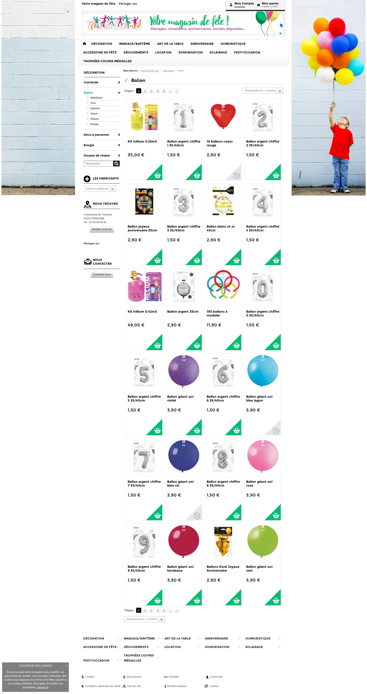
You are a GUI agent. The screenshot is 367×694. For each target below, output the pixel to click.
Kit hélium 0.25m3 (142, 141)
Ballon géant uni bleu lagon (259, 398)
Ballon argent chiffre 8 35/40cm (223, 483)
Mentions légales (177, 686)
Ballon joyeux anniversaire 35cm (142, 228)
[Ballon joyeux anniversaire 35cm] (144, 202)
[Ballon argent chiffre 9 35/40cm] (144, 542)
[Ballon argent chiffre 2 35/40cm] (263, 117)
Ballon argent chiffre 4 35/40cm (262, 228)
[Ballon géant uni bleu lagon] (263, 372)
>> (176, 90)
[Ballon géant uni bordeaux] (184, 542)
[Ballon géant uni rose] (263, 457)
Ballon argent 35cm (183, 311)
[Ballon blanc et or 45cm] (223, 202)
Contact (89, 676)
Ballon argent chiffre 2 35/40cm (262, 143)
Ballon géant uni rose (259, 483)
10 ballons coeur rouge (220, 143)
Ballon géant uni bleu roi (180, 483)
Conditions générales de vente (103, 686)
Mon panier (270, 3)
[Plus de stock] (233, 172)
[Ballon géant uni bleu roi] (184, 457)
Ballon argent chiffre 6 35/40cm (223, 398)
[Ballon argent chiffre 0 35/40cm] (263, 287)
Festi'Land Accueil (149, 70)
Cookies (214, 686)
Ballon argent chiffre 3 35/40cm (183, 228)
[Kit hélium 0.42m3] (144, 287)
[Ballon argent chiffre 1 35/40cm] (184, 117)
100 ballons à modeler (217, 313)
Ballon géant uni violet (180, 398)
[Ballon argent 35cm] (184, 287)
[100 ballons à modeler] (223, 287)
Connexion (239, 6)
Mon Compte (244, 3)
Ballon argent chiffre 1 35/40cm (183, 143)
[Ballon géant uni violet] (184, 372)
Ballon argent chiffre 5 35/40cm (144, 398)
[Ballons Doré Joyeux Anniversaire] (223, 542)
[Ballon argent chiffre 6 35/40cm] (223, 372)
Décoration (168, 70)
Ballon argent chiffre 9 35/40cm (144, 568)
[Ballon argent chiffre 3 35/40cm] (184, 202)
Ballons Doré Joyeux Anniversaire (223, 568)
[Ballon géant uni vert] (263, 542)
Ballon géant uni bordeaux (180, 568)
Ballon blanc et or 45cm (221, 228)
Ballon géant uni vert (259, 568)
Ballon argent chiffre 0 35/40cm (262, 313)
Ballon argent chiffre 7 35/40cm (144, 483)
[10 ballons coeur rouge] (223, 117)
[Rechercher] (116, 164)
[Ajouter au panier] (154, 172)
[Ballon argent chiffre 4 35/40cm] (263, 202)
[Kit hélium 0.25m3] (144, 117)
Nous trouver (134, 676)
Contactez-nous (102, 274)
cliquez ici (42, 687)
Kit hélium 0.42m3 (142, 311)
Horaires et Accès (102, 229)
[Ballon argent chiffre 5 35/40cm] (144, 372)
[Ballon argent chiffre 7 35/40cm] (144, 457)
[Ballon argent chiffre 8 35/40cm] (223, 457)
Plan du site (134, 686)
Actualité (174, 676)
